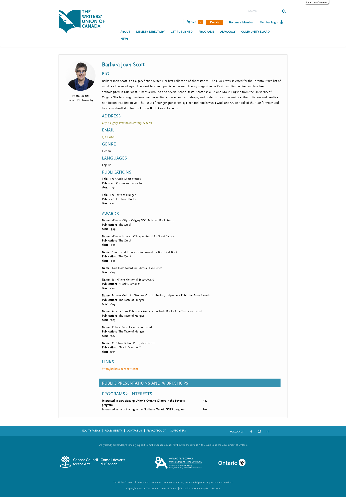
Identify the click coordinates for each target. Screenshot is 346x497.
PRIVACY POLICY (156, 430)
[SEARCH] (284, 11)
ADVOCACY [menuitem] (227, 31)
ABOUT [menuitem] (125, 31)
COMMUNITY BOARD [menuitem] (255, 31)
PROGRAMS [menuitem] (206, 31)
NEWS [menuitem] (125, 38)
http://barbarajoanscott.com (120, 369)
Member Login (269, 22)
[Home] (83, 21)
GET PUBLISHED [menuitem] (182, 31)
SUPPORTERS (178, 430)
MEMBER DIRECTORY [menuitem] (150, 31)
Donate (214, 22)
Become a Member (241, 22)
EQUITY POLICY (91, 430)
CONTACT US (134, 430)
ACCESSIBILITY (113, 430)
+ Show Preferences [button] (316, 1)
